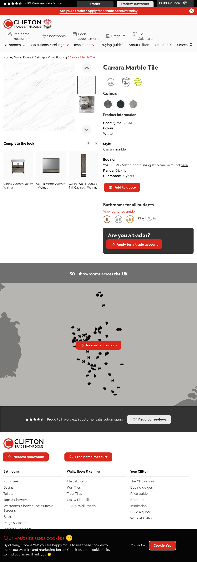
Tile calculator (77, 481)
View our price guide (119, 211)
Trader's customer (135, 4)
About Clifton (139, 45)
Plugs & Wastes (15, 523)
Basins (8, 487)
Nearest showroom (101, 345)
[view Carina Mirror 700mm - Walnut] (51, 165)
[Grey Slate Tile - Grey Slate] (108, 104)
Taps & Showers (15, 500)
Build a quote (140, 512)
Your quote (163, 45)
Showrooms (56, 36)
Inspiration (82, 45)
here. (184, 165)
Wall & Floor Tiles (79, 500)
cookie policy (100, 550)
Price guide (139, 493)
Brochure (118, 36)
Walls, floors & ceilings (47, 45)
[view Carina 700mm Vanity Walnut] (18, 165)
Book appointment (88, 36)
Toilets (8, 493)
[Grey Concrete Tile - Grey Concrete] (133, 104)
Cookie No (138, 545)
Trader (95, 4)
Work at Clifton (141, 518)
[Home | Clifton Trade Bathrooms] (29, 23)
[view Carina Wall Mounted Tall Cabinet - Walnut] (83, 165)
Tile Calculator (146, 36)
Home (8, 57)
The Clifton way (142, 481)
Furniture (10, 481)
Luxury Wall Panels (81, 506)
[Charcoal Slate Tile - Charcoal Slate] (120, 104)
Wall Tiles (74, 487)
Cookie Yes (162, 545)
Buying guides (112, 45)
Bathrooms (12, 45)
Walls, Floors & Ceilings (30, 57)
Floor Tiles (74, 493)
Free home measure (21, 36)
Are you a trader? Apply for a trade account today (99, 11)
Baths (8, 517)
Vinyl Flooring (58, 57)
